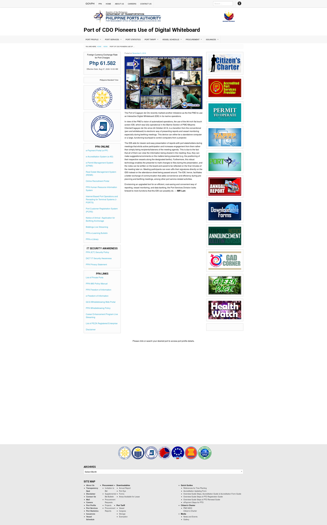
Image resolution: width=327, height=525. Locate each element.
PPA (100, 3)
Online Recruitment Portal (97, 181)
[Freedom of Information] (151, 452)
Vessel (121, 508)
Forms (121, 493)
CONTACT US (145, 3)
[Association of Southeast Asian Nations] (191, 452)
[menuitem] (90, 3)
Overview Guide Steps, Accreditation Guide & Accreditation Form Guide (212, 493)
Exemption (123, 516)
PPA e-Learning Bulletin (97, 233)
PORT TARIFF (150, 39)
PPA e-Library (92, 239)
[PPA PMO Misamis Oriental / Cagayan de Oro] (163, 16)
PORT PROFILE (92, 39)
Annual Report (125, 488)
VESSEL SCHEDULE (170, 39)
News (105, 46)
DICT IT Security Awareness (99, 258)
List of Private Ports (94, 277)
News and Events (190, 516)
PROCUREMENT (192, 39)
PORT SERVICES (112, 39)
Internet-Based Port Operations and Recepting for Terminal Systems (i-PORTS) (102, 199)
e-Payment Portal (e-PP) (97, 150)
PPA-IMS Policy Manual (97, 283)
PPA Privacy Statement (96, 264)
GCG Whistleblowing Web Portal (100, 301)
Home (99, 46)
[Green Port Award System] (204, 452)
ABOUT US (119, 3)
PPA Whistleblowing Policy (98, 308)
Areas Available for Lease (129, 496)
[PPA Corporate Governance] (138, 452)
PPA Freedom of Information (98, 289)
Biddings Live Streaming (97, 226)
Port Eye (122, 491)
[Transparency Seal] (125, 452)
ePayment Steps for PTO (193, 502)
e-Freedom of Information (97, 295)
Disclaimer (91, 329)
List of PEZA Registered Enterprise (102, 323)
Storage (122, 514)
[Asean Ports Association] (178, 452)
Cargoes (122, 511)
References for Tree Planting (195, 488)
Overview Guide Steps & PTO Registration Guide (203, 496)
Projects (108, 505)
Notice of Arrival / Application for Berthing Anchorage (100, 219)
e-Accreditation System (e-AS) (99, 156)
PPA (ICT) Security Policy (97, 252)
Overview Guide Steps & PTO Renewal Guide (201, 499)
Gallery (186, 519)
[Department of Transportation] (164, 452)
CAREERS (132, 3)
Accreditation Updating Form (195, 491)
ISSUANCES (211, 39)
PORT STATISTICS (133, 39)
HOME (108, 3)
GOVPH (90, 3)
